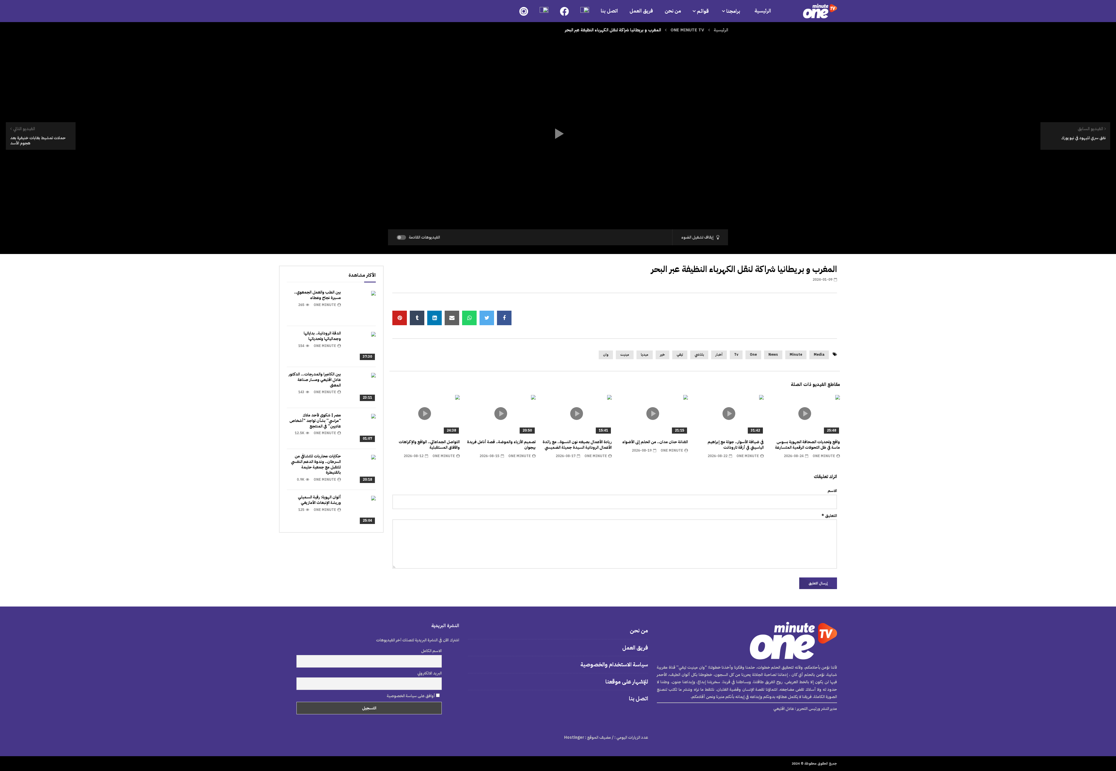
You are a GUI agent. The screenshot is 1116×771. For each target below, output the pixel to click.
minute (796, 354)
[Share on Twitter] (487, 318)
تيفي (680, 354)
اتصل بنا (609, 11)
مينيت (624, 354)
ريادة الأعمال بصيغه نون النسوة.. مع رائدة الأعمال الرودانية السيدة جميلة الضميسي (577, 444)
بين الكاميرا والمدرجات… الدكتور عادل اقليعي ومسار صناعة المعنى (315, 379)
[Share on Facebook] (504, 318)
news (773, 354)
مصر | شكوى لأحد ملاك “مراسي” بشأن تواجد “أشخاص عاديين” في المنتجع (315, 420)
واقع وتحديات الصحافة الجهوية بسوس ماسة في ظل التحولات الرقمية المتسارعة (807, 444)
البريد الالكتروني (429, 673)
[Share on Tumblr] (417, 318)
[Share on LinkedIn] (434, 318)
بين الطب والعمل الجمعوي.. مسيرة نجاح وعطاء (317, 295)
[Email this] (452, 318)
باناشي (699, 354)
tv (736, 354)
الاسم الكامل (431, 651)
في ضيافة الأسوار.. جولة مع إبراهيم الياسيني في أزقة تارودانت (736, 444)
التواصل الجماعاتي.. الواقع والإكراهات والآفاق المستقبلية (429, 444)
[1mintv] (820, 11)
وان (606, 354)
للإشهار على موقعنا (626, 681)
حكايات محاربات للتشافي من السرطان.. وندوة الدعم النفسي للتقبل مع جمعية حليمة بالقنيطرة (316, 464)
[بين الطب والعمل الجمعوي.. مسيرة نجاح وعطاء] (361, 305)
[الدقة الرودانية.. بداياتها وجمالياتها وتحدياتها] (361, 346)
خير (662, 354)
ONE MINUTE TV (687, 30)
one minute (824, 456)
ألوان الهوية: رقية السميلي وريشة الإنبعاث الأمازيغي (319, 500)
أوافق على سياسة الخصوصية (411, 696)
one (753, 354)
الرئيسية (762, 11)
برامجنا (733, 11)
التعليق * (829, 516)
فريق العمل (641, 11)
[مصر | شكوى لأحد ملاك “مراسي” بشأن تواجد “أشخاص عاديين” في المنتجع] (361, 428)
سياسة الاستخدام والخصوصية (614, 664)
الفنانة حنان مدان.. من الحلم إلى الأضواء (655, 442)
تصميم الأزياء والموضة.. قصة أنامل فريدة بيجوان (501, 444)
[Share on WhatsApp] (469, 318)
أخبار (719, 354)
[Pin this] (399, 318)
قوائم (703, 11)
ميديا (644, 354)
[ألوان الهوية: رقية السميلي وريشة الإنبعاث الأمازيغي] (361, 510)
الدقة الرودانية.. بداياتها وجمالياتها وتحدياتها (322, 336)
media (819, 354)
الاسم (832, 491)
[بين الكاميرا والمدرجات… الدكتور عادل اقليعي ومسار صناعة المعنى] (361, 387)
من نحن (673, 11)
